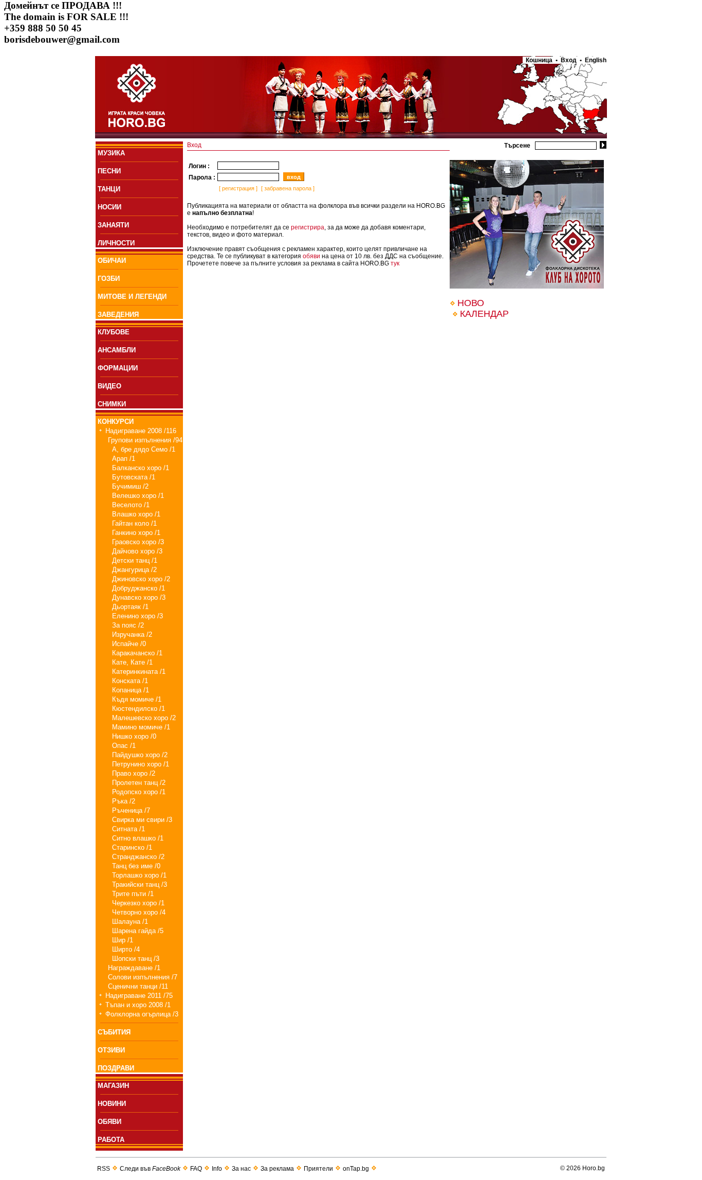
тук (395, 263)
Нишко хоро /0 (134, 736)
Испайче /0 (129, 644)
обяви (311, 256)
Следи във (150, 1168)
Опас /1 (124, 745)
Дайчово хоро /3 (137, 551)
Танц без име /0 (136, 866)
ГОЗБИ (109, 278)
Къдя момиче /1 (136, 699)
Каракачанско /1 (137, 653)
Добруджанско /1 (138, 588)
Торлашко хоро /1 (139, 875)
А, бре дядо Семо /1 (143, 449)
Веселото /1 (131, 505)
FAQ (196, 1168)
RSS (103, 1168)
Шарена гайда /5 (137, 931)
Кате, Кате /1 (132, 662)
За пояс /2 (128, 625)
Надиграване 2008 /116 (140, 431)
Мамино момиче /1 (141, 727)
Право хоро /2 (133, 773)
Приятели (318, 1168)
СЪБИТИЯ (114, 1032)
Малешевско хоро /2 (144, 718)
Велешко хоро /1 (138, 495)
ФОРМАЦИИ (118, 368)
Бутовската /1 (133, 477)
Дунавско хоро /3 (138, 597)
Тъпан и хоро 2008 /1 (138, 1005)
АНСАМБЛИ (117, 350)
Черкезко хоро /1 (138, 903)
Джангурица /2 (134, 570)
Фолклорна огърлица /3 (141, 1014)
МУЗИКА (111, 153)
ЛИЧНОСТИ (116, 243)
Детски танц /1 (134, 560)
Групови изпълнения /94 (145, 440)
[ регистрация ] (237, 188)
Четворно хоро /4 (138, 912)
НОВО (470, 303)
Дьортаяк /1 (130, 607)
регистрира (307, 227)
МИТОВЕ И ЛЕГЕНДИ (132, 296)
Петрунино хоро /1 (140, 764)
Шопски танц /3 (135, 958)
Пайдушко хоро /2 (140, 755)
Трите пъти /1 (133, 894)
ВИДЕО (109, 386)
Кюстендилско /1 (138, 708)
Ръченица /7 (131, 810)
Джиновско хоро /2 (141, 579)
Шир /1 (122, 940)
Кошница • (540, 60)
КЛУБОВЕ (114, 332)
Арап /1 (123, 458)
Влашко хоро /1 (136, 514)
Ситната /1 (128, 829)
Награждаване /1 (134, 968)
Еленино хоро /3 (137, 616)
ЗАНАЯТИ (113, 225)
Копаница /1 (130, 690)
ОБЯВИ (109, 1121)
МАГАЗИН (113, 1085)
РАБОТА (111, 1139)
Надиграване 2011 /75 (139, 995)
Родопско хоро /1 (138, 792)
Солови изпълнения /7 (142, 977)
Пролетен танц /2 (138, 782)
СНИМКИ (112, 404)
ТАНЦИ (109, 189)
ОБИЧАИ (112, 260)
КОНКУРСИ (116, 421)
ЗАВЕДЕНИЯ (118, 314)
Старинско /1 (132, 847)
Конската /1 (130, 681)
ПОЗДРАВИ (116, 1068)
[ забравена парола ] (287, 188)
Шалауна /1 (130, 921)
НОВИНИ (112, 1103)
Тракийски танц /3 (139, 884)
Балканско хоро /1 (140, 468)
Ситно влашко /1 (137, 838)
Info (217, 1168)
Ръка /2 (123, 801)
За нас (241, 1168)
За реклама (277, 1168)
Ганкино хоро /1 (136, 533)
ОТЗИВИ (111, 1050)
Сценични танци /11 (138, 986)
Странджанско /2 (138, 857)
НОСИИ (109, 207)
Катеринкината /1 (138, 671)
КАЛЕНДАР (484, 314)
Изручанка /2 (132, 634)
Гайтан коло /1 (134, 523)
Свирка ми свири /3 (142, 820)
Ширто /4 (126, 949)
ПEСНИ (109, 171)
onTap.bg (356, 1168)
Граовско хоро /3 (138, 542)
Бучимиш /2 (130, 486)
